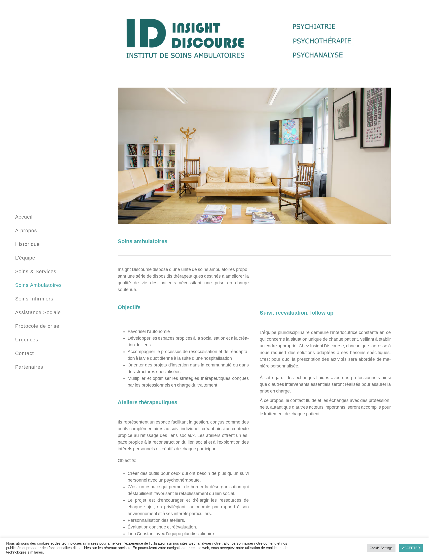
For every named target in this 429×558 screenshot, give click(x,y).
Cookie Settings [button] (381, 548)
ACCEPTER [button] (411, 548)
